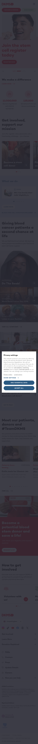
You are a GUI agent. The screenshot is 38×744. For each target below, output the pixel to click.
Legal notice (18, 374)
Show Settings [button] (10, 378)
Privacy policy (8, 374)
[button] (19, 383)
